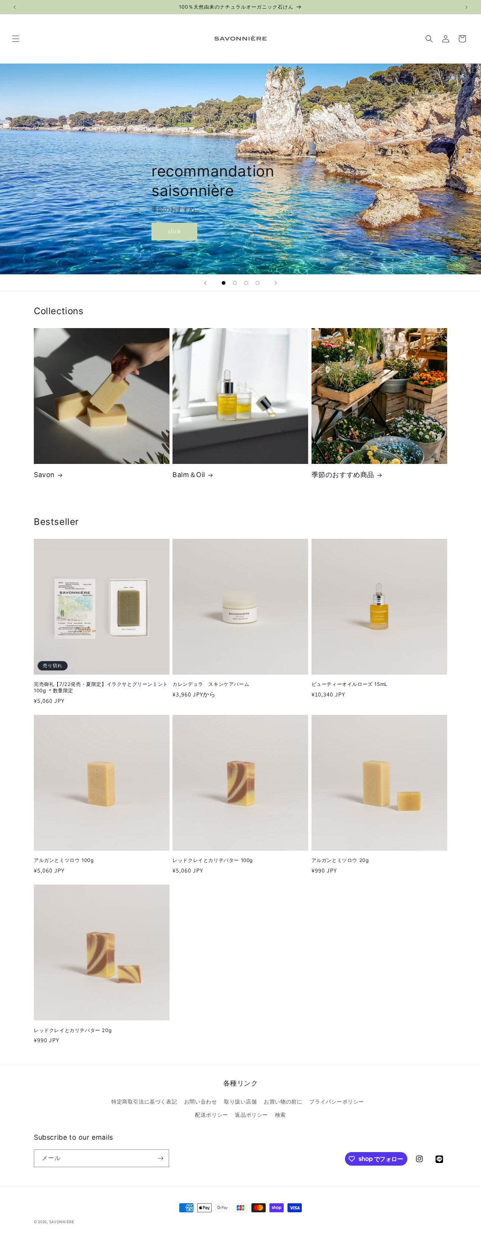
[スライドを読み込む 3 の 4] (246, 283)
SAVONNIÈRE (61, 1221)
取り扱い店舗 (240, 1101)
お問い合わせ (200, 1101)
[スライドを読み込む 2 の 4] (234, 283)
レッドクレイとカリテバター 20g (73, 1030)
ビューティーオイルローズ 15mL (349, 684)
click (174, 231)
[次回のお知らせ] (466, 7)
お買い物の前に (283, 1101)
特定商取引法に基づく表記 (144, 1101)
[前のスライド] (205, 283)
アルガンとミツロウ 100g (64, 860)
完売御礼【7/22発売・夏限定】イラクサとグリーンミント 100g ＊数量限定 (101, 687)
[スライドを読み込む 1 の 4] (223, 283)
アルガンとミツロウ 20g (340, 860)
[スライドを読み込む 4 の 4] (257, 283)
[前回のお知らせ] (14, 7)
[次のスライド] (276, 283)
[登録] (160, 1158)
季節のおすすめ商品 (343, 475)
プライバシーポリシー (336, 1101)
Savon (44, 475)
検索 (280, 1114)
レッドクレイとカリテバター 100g (212, 860)
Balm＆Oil (188, 475)
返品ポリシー (251, 1114)
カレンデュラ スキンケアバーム (210, 684)
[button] (16, 38)
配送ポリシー (211, 1114)
